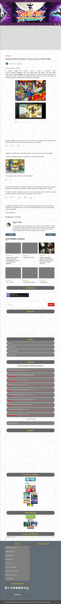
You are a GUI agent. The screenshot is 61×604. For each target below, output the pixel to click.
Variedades (8, 55)
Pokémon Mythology (10, 602)
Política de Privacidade (11, 547)
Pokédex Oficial (9, 578)
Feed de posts (11, 347)
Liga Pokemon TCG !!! (28, 257)
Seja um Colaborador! (11, 567)
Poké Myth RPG (10, 555)
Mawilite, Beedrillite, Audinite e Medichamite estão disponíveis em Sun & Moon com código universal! (46, 260)
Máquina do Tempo (10, 575)
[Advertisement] (30, 39)
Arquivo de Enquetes (13, 423)
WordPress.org (11, 355)
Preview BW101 (44, 282)
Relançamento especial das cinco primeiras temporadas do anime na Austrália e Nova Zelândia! (13, 260)
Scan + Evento (10, 282)
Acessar (9, 343)
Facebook (17, 594)
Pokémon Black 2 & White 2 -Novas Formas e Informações (28, 59)
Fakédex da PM (9, 559)
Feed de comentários (13, 351)
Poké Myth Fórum (10, 551)
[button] (55, 24)
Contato (8, 563)
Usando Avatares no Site (12, 571)
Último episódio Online (29, 282)
